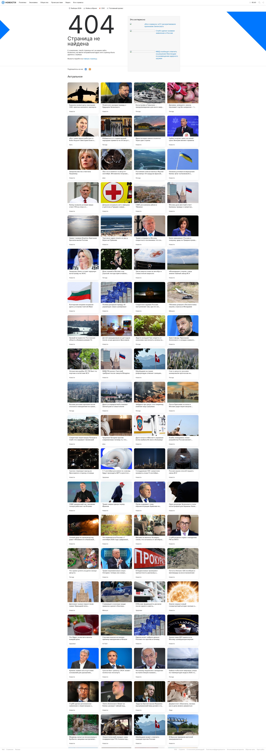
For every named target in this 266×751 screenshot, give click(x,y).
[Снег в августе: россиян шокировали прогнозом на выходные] (182, 364)
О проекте (182, 749)
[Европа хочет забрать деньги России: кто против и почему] (149, 630)
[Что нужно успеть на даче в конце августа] (83, 563)
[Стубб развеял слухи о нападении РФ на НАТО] (182, 530)
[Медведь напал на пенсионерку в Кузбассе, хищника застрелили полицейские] (83, 730)
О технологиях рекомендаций (195, 749)
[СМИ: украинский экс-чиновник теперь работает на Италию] (83, 497)
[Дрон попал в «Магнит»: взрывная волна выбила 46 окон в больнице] (149, 430)
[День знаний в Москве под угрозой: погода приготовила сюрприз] (116, 264)
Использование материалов (235, 749)
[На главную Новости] (10, 2)
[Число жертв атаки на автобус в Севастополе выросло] (149, 264)
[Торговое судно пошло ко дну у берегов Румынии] (116, 231)
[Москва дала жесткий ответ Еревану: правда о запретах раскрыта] (182, 197)
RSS (175, 749)
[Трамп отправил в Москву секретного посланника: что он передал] (149, 231)
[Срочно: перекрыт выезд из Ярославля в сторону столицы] (83, 463)
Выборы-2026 (76, 8)
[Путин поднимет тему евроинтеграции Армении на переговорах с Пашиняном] (149, 497)
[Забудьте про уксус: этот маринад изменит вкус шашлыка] (149, 397)
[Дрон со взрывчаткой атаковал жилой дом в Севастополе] (116, 397)
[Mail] (3, 2)
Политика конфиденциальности (215, 749)
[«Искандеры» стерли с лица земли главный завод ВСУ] (182, 264)
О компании (9, 749)
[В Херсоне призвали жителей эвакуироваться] (182, 730)
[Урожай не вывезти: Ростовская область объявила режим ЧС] (83, 330)
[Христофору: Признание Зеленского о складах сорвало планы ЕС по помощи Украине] (182, 330)
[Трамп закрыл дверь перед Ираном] (116, 497)
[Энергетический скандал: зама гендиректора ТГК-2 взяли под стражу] (116, 730)
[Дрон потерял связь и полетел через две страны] (149, 131)
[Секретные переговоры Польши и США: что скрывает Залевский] (83, 430)
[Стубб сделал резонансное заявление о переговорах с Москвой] (83, 696)
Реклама (17, 749)
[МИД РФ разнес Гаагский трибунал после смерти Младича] (116, 364)
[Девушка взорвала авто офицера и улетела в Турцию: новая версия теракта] (116, 197)
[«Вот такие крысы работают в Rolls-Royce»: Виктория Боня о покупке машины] (83, 131)
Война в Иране (91, 8)
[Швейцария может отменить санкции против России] (149, 730)
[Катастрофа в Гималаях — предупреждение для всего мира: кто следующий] (149, 98)
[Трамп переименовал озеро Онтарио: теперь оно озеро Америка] (116, 563)
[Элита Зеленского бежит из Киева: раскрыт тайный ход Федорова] (116, 696)
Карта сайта (260, 749)
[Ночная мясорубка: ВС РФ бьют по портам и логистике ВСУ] (83, 364)
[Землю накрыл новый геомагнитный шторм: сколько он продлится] (182, 597)
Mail (3, 749)
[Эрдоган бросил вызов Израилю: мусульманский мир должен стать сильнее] (149, 696)
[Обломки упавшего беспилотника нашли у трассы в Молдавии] (182, 297)
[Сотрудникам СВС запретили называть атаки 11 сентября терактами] (149, 463)
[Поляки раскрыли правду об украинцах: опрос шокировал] (116, 297)
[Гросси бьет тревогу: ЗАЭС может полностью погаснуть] (116, 663)
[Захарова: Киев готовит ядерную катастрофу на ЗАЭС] (83, 264)
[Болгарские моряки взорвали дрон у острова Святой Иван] (83, 297)
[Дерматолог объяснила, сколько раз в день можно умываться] (182, 696)
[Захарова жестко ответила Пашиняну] (83, 164)
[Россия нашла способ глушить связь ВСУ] (182, 463)
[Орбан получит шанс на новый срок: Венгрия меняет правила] (182, 131)
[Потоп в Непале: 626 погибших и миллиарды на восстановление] (182, 563)
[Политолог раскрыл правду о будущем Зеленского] (116, 98)
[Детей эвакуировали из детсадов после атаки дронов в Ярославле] (116, 330)
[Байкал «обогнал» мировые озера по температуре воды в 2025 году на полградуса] (182, 663)
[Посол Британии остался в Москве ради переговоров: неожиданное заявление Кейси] (182, 397)
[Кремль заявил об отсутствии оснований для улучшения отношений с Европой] (83, 663)
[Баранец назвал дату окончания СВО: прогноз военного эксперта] (83, 98)
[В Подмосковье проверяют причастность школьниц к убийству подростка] (149, 563)
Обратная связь (250, 749)
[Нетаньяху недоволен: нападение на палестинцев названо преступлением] (149, 663)
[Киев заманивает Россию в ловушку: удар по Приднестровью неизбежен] (182, 231)
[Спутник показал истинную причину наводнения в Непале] (116, 630)
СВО (103, 8)
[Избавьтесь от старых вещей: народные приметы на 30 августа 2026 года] (116, 131)
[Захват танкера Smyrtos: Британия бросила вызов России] (83, 231)
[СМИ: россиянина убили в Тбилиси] (149, 197)
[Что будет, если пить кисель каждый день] (83, 630)
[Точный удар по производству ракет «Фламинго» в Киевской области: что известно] (83, 530)
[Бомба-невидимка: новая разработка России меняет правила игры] (182, 430)
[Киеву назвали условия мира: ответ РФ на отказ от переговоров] (83, 197)
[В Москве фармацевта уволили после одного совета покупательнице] (149, 597)
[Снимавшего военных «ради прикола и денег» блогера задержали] (116, 597)
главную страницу (90, 59)
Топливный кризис (116, 8)
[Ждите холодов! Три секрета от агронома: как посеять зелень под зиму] (149, 330)
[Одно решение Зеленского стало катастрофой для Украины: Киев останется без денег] (182, 497)
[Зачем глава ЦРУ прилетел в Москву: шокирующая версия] (182, 630)
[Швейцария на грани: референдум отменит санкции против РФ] (149, 364)
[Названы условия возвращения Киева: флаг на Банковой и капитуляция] (182, 164)
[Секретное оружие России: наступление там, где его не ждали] (149, 297)
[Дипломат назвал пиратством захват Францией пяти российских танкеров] (83, 597)
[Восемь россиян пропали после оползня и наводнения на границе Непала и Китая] (83, 397)
